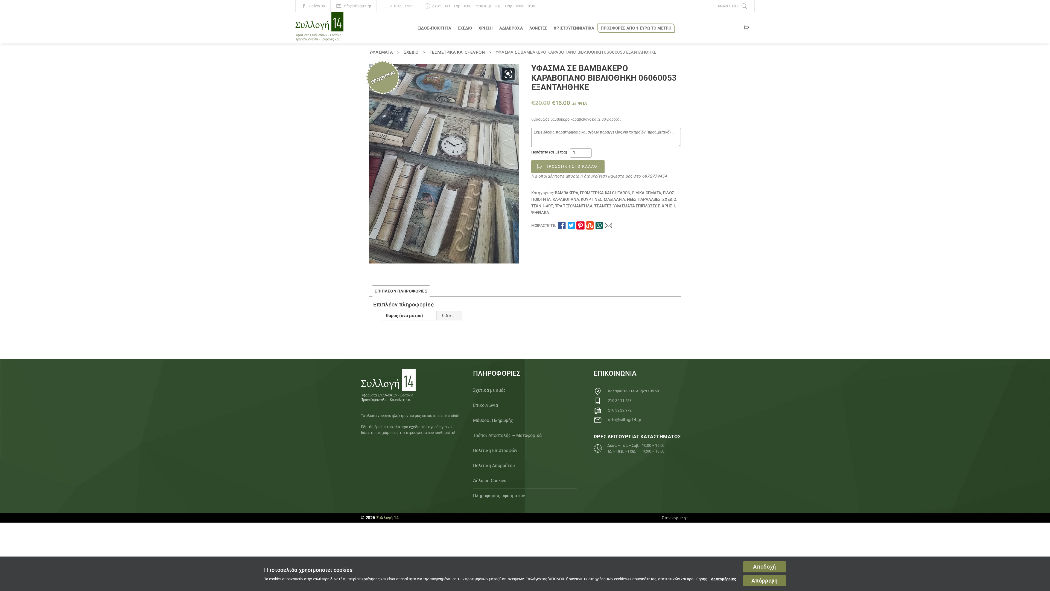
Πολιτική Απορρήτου (494, 465)
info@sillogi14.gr (357, 6)
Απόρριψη (764, 581)
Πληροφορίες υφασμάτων (499, 495)
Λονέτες (538, 28)
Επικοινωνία (485, 405)
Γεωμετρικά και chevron (457, 52)
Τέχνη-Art (542, 206)
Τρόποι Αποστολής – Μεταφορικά (507, 435)
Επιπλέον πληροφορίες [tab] (401, 291)
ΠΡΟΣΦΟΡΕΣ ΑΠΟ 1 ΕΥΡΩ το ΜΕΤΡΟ (636, 28)
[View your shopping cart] (746, 29)
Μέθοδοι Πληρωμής (493, 420)
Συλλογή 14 (387, 517)
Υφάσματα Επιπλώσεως (636, 206)
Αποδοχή (764, 567)
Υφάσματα (381, 52)
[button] (508, 74)
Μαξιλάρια (614, 199)
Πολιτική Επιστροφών (495, 450)
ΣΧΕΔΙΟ (465, 28)
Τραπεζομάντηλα (574, 206)
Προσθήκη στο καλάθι (572, 166)
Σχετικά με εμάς (489, 390)
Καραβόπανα (566, 199)
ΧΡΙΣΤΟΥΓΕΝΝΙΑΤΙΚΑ (574, 28)
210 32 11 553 (401, 6)
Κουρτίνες (591, 199)
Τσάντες (603, 206)
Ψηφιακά (540, 212)
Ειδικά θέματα (646, 192)
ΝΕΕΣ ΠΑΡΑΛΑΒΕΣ (644, 199)
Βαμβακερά (566, 192)
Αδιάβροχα (511, 28)
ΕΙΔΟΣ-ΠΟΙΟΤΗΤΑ (434, 28)
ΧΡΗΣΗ (486, 28)
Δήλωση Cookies (489, 480)
